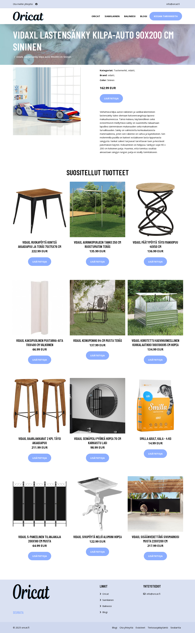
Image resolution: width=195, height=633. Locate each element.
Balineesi (130, 16)
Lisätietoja (111, 98)
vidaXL (131, 70)
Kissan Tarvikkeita (166, 16)
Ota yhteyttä (126, 627)
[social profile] (36, 4)
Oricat (96, 16)
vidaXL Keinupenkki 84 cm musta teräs (97, 340)
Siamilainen (112, 16)
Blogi (143, 16)
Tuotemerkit (120, 70)
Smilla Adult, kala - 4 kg (155, 439)
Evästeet (140, 627)
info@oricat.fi (173, 4)
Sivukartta (175, 627)
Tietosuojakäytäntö (158, 627)
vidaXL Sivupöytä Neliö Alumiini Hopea (97, 537)
